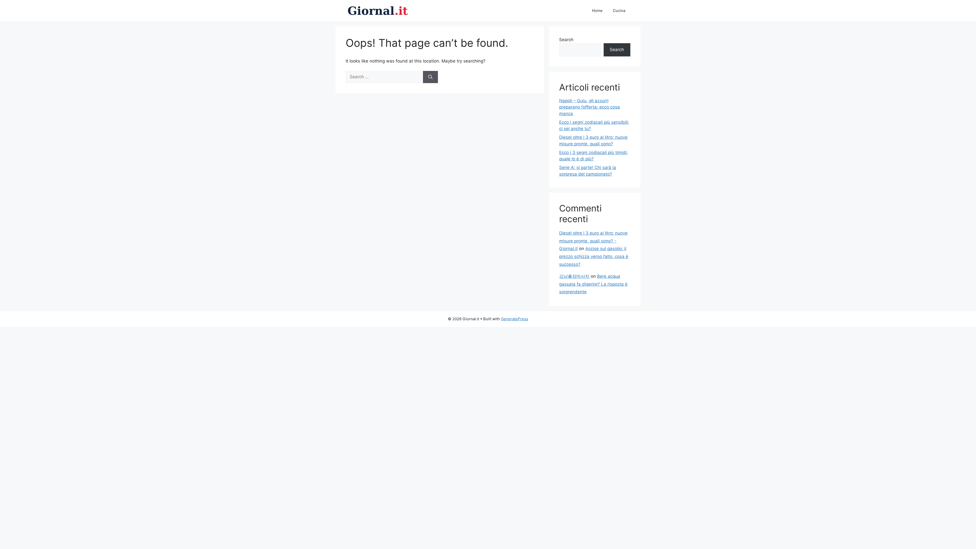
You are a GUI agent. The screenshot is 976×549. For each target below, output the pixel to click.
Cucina (619, 10)
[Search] (430, 77)
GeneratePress (514, 318)
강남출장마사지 (574, 276)
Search (566, 39)
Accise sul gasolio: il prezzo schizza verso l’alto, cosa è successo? (593, 256)
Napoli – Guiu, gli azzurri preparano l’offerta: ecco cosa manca (589, 107)
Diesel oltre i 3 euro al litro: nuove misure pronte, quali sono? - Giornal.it (593, 241)
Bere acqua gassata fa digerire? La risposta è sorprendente (593, 284)
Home (597, 10)
